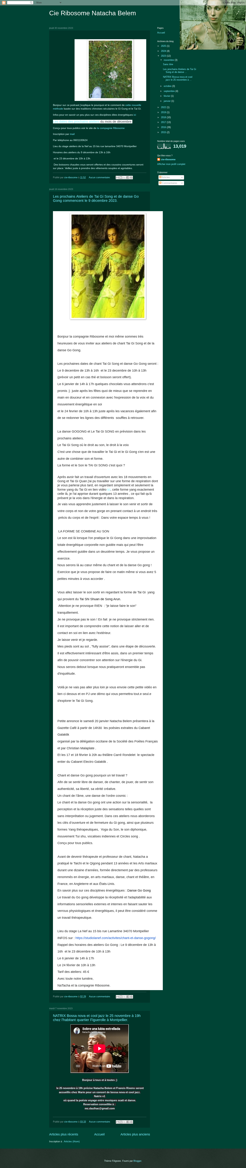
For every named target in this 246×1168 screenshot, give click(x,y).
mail (72, 134)
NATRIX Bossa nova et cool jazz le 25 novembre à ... (177, 78)
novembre (169, 60)
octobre (168, 86)
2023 (164, 55)
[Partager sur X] (124, 177)
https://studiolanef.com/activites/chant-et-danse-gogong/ (115, 938)
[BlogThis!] (121, 177)
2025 (164, 46)
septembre (169, 91)
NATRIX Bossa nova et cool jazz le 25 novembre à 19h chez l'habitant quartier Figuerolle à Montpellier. (97, 1018)
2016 (164, 127)
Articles (165, 177)
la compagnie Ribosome (111, 128)
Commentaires (169, 183)
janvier (167, 101)
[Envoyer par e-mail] (117, 177)
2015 (164, 132)
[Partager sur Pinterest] (131, 177)
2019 (164, 112)
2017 (164, 122)
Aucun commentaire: (100, 177)
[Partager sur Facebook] (127, 177)
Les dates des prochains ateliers (76, 121)
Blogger (137, 1161)
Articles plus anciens (135, 1134)
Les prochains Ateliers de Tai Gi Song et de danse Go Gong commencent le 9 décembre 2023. (96, 198)
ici (134, 114)
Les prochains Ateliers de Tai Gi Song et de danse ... (179, 70)
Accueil (99, 1134)
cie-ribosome (168, 159)
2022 (164, 107)
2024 (164, 51)
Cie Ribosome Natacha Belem (92, 13)
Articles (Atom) (72, 1141)
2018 (164, 117)
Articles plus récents (63, 1134)
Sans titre (168, 64)
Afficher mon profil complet (171, 164)
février (167, 96)
